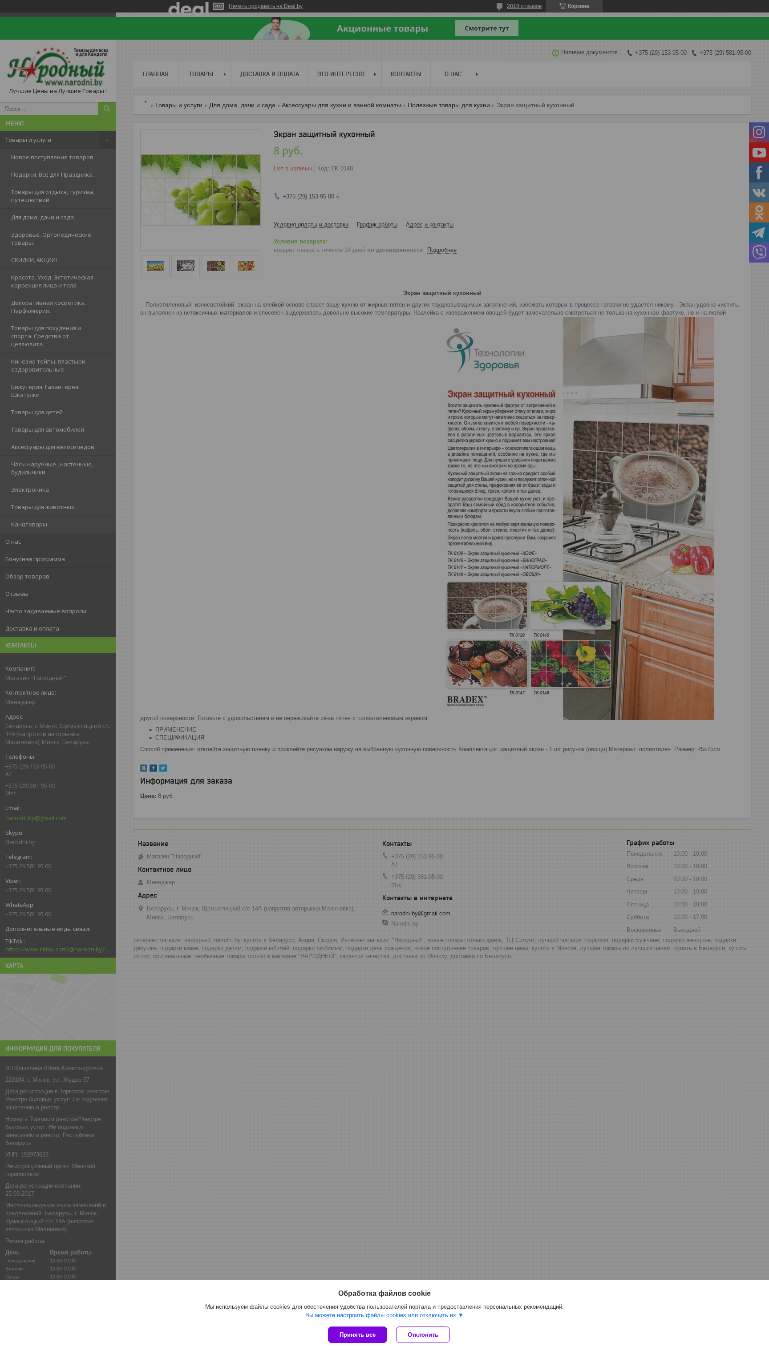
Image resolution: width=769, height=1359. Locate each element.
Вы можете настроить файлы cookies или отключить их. (381, 1315)
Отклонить (423, 1334)
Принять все (358, 1334)
